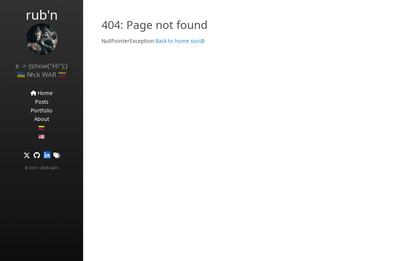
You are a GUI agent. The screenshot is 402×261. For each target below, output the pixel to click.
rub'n (42, 14)
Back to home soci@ (179, 41)
